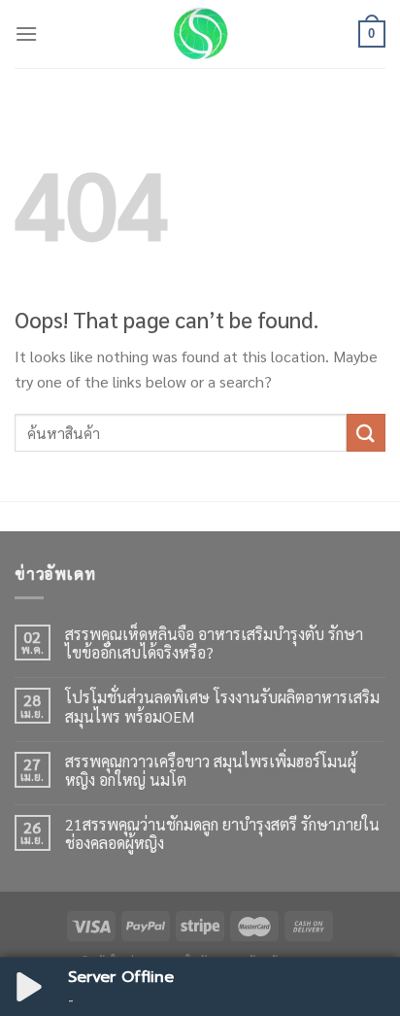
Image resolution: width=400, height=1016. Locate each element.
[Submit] (366, 433)
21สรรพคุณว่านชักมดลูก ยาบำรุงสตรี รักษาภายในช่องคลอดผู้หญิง (222, 833)
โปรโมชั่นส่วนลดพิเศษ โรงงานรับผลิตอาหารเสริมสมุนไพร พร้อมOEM (222, 706)
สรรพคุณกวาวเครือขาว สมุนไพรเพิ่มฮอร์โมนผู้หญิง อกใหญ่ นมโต (210, 770)
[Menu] (26, 33)
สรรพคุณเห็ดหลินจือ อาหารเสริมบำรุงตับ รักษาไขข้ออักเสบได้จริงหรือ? (214, 643)
